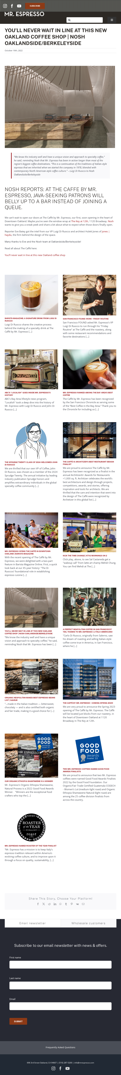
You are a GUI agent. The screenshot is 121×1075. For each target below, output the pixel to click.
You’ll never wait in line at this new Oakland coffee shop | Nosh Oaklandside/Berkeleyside (28, 632)
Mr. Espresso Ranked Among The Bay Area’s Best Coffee (88, 394)
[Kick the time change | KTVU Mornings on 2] (89, 532)
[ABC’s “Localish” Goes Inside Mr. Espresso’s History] (31, 369)
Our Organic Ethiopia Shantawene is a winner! (29, 781)
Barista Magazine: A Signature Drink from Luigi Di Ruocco (31, 319)
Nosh (111, 221)
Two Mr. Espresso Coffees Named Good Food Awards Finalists (86, 770)
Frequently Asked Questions (60, 1047)
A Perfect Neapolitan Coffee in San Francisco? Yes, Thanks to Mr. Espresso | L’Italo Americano (87, 630)
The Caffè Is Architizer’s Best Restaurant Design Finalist (88, 463)
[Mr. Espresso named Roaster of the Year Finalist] (31, 828)
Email (12, 999)
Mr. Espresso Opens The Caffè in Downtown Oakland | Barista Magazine (27, 552)
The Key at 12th (79, 221)
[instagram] (5, 6)
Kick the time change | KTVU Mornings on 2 (85, 556)
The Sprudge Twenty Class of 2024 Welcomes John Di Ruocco (31, 463)
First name (15, 957)
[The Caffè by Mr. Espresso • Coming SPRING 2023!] (89, 679)
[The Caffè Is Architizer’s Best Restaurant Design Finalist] (89, 440)
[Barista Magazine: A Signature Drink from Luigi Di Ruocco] (31, 295)
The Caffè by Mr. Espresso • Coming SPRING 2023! (88, 703)
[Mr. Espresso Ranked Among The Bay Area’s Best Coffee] (89, 369)
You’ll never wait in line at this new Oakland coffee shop (35, 255)
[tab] (33, 923)
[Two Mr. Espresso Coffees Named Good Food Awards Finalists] (89, 750)
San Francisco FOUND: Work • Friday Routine (86, 319)
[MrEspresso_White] (24, 12)
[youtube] (19, 6)
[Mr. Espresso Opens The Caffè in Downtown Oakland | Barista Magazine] (31, 530)
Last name (15, 978)
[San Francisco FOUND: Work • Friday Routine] (89, 295)
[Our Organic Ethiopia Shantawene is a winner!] (31, 756)
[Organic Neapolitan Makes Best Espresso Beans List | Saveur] (31, 676)
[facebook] (12, 6)
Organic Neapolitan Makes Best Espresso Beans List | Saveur (30, 699)
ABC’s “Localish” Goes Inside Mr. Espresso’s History (28, 394)
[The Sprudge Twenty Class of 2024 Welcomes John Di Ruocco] (31, 440)
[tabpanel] (60, 982)
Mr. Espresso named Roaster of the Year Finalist (30, 846)
